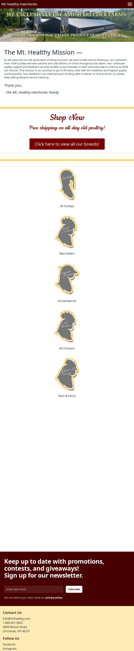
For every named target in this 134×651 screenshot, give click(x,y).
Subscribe (74, 589)
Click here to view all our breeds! (67, 144)
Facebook (9, 644)
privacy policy (54, 597)
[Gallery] (67, 25)
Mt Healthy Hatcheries (19, 4)
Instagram (10, 648)
